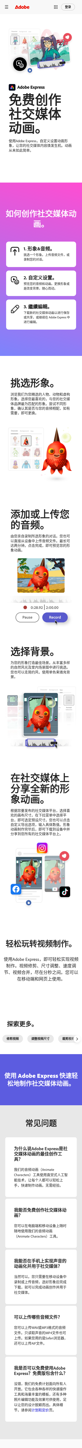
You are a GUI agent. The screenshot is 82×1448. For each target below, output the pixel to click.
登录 (68, 7)
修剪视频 (13, 1039)
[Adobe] (22, 7)
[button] (55, 7)
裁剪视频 (68, 1039)
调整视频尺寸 (40, 1039)
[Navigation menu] (6, 7)
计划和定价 (40, 1410)
